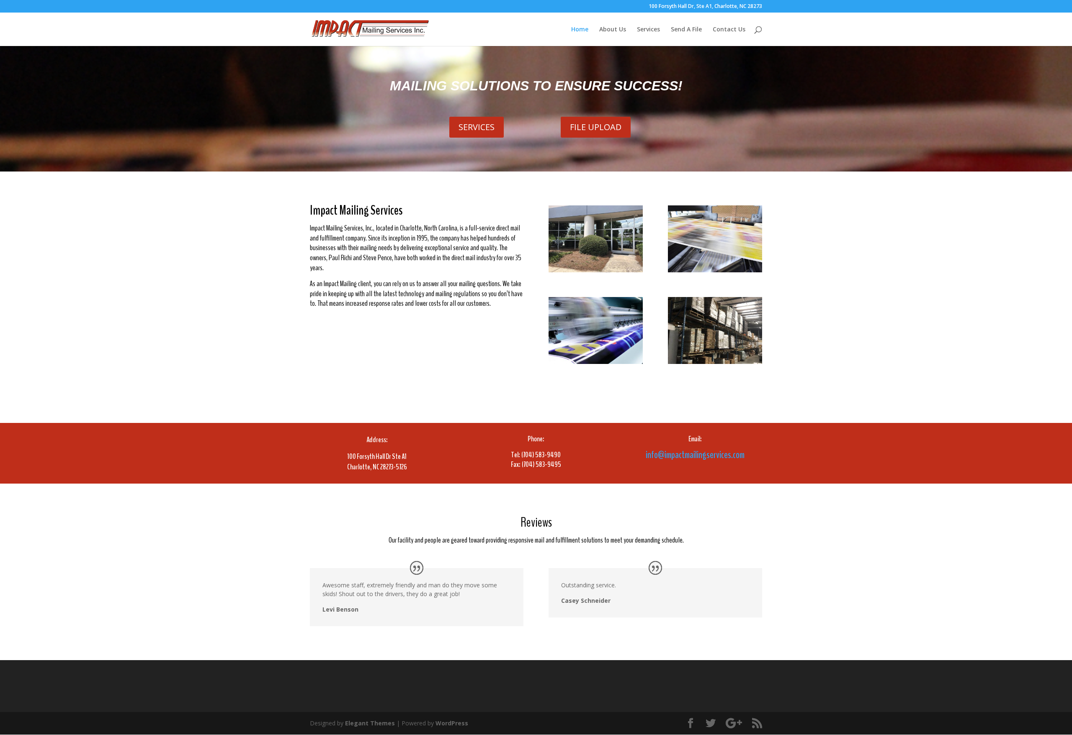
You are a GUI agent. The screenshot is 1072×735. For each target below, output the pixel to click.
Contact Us (729, 29)
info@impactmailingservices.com (695, 454)
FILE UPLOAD (595, 127)
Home (579, 29)
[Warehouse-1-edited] (715, 362)
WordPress (452, 723)
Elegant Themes (370, 723)
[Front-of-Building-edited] (596, 270)
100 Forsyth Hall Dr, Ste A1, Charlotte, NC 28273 (705, 7)
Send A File (686, 29)
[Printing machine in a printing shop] (715, 270)
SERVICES (477, 127)
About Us (612, 29)
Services (648, 29)
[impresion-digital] (596, 362)
